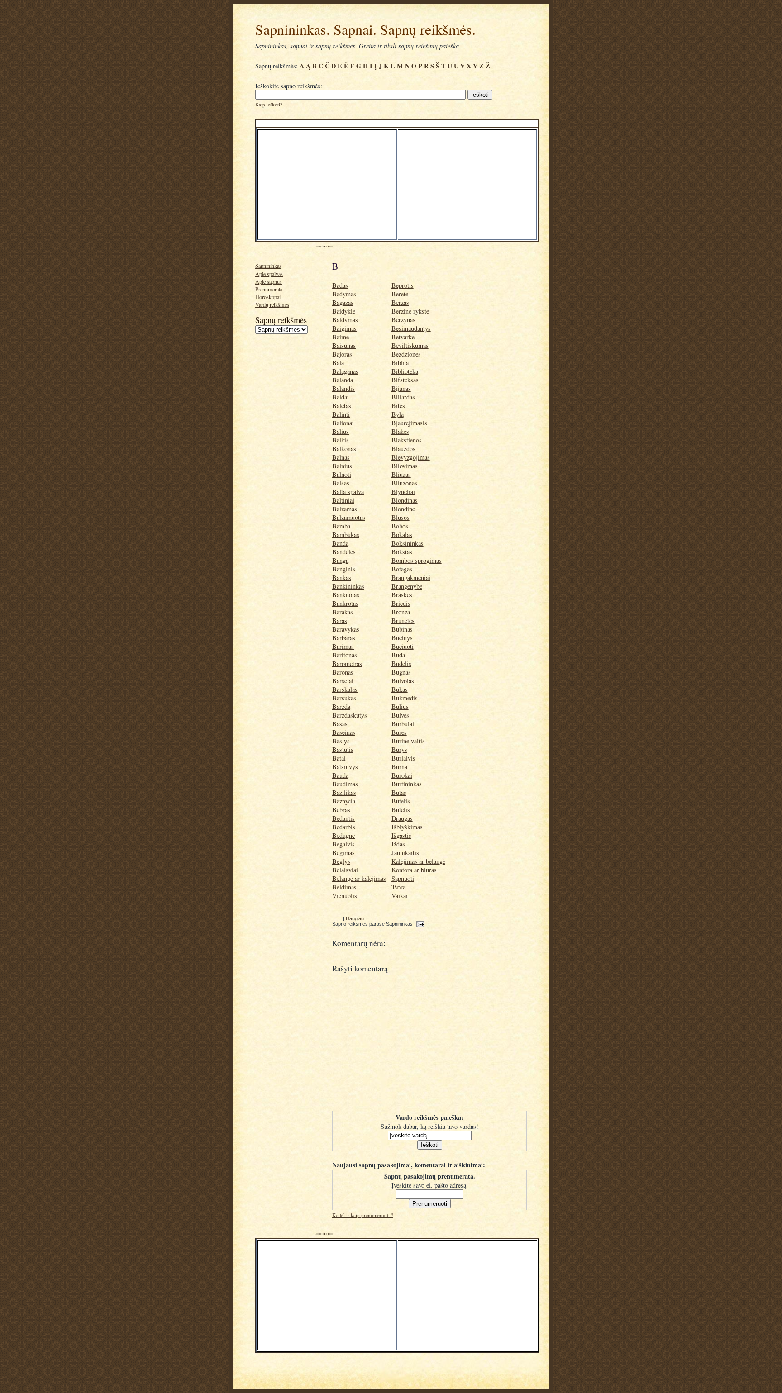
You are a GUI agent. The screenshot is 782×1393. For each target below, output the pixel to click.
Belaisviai (345, 869)
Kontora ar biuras (414, 869)
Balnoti (341, 474)
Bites (398, 405)
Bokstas (401, 551)
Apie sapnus (268, 281)
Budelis (401, 663)
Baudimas (345, 784)
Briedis (400, 603)
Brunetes (403, 620)
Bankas (341, 577)
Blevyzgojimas (410, 457)
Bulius (400, 706)
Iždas (398, 844)
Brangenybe (406, 586)
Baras (339, 620)
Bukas (399, 689)
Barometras (347, 663)
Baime (340, 337)
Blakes (400, 431)
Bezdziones (406, 354)
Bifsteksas (405, 380)
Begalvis (343, 844)
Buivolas (402, 680)
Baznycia (343, 801)
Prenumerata (268, 289)
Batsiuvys (345, 766)
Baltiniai (343, 500)
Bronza (400, 612)
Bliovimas (404, 465)
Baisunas (344, 345)
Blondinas (404, 500)
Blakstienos (406, 440)
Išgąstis (401, 835)
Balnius (342, 465)
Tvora (398, 887)
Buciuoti (402, 646)
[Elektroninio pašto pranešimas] (419, 924)
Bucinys (402, 637)
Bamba (341, 526)
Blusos (400, 517)
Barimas (343, 646)
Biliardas (403, 397)
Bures (399, 732)
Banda (340, 543)
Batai (339, 758)
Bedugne (343, 835)
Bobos (399, 526)
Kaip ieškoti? (268, 104)
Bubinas (402, 629)
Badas (340, 285)
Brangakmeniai (410, 577)
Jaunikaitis (405, 852)
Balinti (341, 414)
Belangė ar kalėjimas (359, 878)
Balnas (341, 457)
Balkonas (344, 448)
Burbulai (402, 723)
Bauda (340, 775)
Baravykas (345, 629)
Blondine (403, 508)
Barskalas (345, 689)
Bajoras (342, 354)
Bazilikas (344, 792)
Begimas (343, 852)
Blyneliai (403, 491)
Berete (399, 294)
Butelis (400, 801)
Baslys (341, 741)
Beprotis (402, 285)
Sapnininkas (268, 265)
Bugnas (401, 672)
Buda (398, 655)
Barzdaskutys (349, 715)
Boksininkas (407, 543)
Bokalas (401, 534)
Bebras (341, 809)
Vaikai (399, 895)
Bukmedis (404, 698)
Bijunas (401, 388)
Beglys (341, 861)
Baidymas (345, 319)
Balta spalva (348, 491)
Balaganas (345, 371)
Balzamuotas (348, 517)
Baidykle (343, 311)
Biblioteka (404, 371)
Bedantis (343, 818)
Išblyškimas (407, 826)
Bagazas (342, 302)
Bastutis (342, 749)
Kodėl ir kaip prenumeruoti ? (362, 1215)
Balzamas (344, 508)
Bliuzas (401, 474)
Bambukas (345, 534)
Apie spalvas (269, 273)
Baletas (341, 405)
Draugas (402, 818)
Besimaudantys (411, 328)
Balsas (340, 483)
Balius (340, 431)
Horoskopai (268, 296)
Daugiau (355, 918)
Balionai (343, 422)
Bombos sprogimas (416, 560)
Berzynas (403, 319)
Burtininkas (406, 784)
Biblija (400, 362)
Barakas (342, 612)
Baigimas (344, 328)
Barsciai (342, 680)
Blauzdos (403, 448)
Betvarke (403, 337)
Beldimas (344, 887)
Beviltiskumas (410, 345)
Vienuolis (344, 895)
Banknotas (345, 594)
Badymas (344, 294)
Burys (399, 749)
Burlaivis (403, 758)
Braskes (401, 594)
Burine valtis (408, 741)
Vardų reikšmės (272, 304)
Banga (340, 560)
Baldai (340, 397)
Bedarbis (343, 826)
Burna (399, 766)
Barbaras (343, 637)
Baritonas (344, 655)
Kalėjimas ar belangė (418, 861)
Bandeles (344, 551)
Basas (340, 723)
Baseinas (343, 732)
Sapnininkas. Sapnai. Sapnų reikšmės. (365, 29)
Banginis (343, 569)
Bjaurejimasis (409, 422)
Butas (398, 792)
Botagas (401, 569)
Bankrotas (345, 603)
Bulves (400, 715)
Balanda (342, 380)
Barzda (341, 706)
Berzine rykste (410, 311)
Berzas (400, 302)
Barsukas (344, 698)
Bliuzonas (404, 483)
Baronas (342, 672)
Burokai (401, 775)
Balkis (340, 440)
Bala (338, 362)
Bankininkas (348, 586)
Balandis (343, 388)
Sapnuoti (402, 878)
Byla (397, 414)
